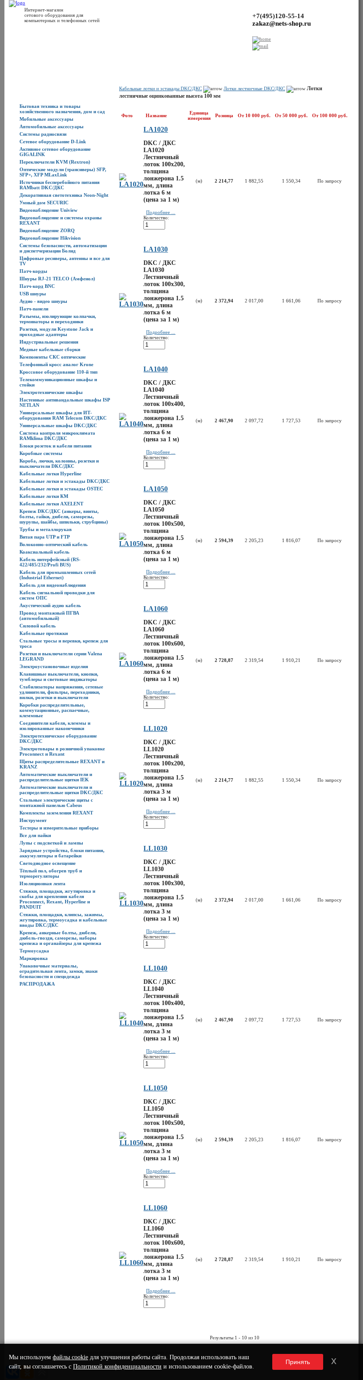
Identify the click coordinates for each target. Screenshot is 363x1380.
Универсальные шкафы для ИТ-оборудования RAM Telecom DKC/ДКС (63, 415)
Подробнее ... (160, 212)
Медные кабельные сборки (49, 349)
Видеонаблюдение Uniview (48, 210)
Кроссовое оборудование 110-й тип (58, 372)
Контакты (130, 58)
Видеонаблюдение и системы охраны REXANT (60, 220)
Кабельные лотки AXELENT (51, 503)
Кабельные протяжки (43, 633)
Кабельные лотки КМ (43, 496)
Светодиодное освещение (47, 863)
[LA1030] (131, 304)
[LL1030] (131, 903)
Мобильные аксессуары (46, 119)
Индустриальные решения (48, 341)
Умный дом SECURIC (44, 202)
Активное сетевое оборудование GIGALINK (55, 151)
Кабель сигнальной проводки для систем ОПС (57, 595)
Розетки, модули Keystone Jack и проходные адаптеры (56, 331)
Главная (14, 58)
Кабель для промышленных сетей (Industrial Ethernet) (57, 575)
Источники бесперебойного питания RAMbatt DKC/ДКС (59, 185)
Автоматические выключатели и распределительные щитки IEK (55, 777)
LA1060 (155, 608)
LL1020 (155, 728)
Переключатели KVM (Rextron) (54, 161)
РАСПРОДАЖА (37, 983)
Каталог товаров (41, 58)
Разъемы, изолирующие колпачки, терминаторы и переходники (57, 318)
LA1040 (155, 369)
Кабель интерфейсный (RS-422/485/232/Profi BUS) (50, 562)
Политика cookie (229, 58)
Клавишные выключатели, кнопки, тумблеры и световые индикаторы (58, 676)
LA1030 (155, 249)
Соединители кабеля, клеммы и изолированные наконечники (54, 725)
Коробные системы (40, 453)
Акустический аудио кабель (50, 605)
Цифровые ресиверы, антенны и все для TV (64, 261)
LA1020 (155, 129)
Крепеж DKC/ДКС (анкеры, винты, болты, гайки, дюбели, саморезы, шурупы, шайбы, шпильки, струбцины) (63, 516)
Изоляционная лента (42, 883)
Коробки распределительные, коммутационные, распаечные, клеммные (54, 710)
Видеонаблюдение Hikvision (50, 238)
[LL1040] (131, 1023)
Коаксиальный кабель (44, 551)
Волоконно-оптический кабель (53, 544)
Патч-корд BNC (37, 286)
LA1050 (155, 489)
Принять (298, 1361)
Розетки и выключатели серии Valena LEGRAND (60, 656)
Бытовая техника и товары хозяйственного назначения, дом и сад (62, 108)
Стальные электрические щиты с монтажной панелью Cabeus (56, 802)
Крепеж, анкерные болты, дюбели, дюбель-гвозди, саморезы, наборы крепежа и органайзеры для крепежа (60, 938)
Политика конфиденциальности (176, 58)
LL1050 (155, 1088)
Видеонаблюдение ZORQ (47, 230)
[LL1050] (131, 1143)
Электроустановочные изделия (53, 666)
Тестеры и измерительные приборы (59, 827)
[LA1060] (131, 663)
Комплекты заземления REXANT (56, 812)
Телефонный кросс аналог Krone (56, 364)
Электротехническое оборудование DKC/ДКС (58, 738)
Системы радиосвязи (42, 134)
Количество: (156, 217)
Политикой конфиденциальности (117, 1366)
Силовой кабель (37, 625)
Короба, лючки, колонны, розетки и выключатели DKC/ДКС (59, 463)
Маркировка (33, 958)
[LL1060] (131, 1262)
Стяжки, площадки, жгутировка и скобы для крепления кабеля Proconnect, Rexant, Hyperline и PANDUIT (57, 899)
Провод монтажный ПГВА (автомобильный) (49, 615)
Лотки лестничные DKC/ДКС (254, 88)
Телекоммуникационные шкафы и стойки (58, 382)
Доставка (91, 58)
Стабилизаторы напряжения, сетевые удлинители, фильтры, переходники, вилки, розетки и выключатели (61, 692)
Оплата (110, 58)
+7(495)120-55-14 (278, 15)
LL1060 (155, 1208)
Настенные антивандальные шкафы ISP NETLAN (64, 402)
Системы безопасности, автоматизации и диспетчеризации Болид (63, 248)
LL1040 (155, 968)
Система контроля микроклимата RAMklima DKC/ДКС (57, 435)
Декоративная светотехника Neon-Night (63, 195)
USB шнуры (32, 293)
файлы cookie (70, 1357)
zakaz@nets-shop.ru (281, 23)
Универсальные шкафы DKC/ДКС (58, 425)
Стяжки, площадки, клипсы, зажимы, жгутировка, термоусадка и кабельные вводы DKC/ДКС (63, 920)
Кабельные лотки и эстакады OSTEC (61, 488)
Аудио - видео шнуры (43, 301)
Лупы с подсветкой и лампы (51, 842)
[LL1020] (131, 783)
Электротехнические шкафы (51, 392)
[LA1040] (131, 424)
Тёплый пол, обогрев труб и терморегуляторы (50, 873)
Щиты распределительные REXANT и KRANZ (61, 764)
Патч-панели (33, 308)
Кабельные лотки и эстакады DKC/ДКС (64, 481)
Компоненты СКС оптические (52, 356)
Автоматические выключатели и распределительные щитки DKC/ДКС (61, 789)
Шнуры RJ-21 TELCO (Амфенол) (57, 278)
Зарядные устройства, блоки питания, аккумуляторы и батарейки (61, 853)
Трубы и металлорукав (45, 529)
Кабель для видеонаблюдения (52, 585)
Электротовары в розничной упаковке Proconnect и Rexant (62, 751)
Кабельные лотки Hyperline (50, 473)
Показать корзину (289, 55)
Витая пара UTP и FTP (44, 536)
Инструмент (32, 820)
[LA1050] (131, 543)
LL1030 (155, 848)
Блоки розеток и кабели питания (55, 445)
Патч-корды (33, 271)
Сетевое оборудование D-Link (52, 141)
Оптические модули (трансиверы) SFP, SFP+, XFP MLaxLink (62, 172)
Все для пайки (35, 835)
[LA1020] (131, 184)
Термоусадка (34, 950)
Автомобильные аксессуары (51, 126)
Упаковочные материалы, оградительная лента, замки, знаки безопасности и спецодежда (58, 971)
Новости (70, 58)
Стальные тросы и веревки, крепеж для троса (63, 643)
